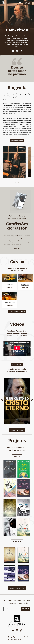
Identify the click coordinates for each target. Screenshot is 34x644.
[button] (15, 182)
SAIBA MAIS (17, 249)
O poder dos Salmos (9, 302)
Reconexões (9, 284)
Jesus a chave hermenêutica (25, 285)
